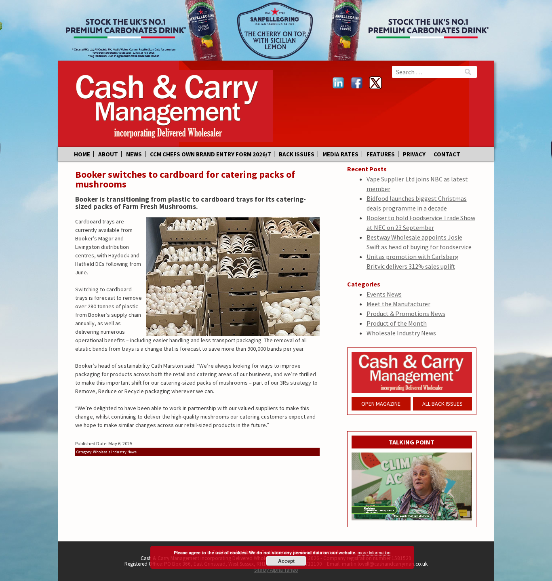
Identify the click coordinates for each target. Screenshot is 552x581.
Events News (384, 294)
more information (374, 552)
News (134, 154)
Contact (447, 154)
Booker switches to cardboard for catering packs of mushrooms (185, 179)
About (108, 154)
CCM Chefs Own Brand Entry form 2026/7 (210, 154)
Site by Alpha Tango (276, 569)
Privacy (414, 154)
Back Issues (296, 154)
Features (381, 154)
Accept (286, 560)
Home (82, 154)
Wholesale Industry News (401, 333)
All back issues (442, 403)
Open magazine (380, 403)
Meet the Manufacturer (398, 304)
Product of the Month (397, 323)
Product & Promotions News (406, 313)
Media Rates (340, 154)
